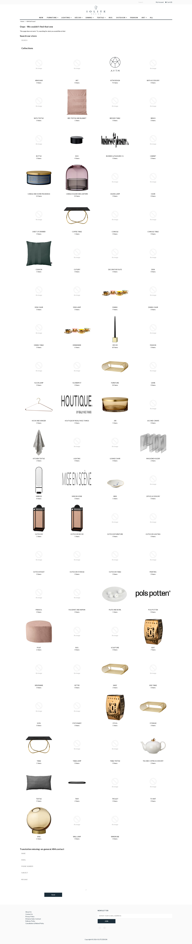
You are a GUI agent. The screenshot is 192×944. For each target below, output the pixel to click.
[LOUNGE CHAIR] (115, 442)
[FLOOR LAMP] (38, 367)
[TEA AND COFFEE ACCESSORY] (153, 745)
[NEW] (115, 480)
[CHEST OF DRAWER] (38, 215)
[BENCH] (153, 102)
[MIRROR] (38, 480)
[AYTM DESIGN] (115, 64)
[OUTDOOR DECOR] (77, 518)
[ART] (77, 64)
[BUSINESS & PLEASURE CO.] (115, 140)
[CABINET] (153, 140)
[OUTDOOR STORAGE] (77, 556)
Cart (169, 2)
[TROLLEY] (115, 783)
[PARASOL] (38, 594)
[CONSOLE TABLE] (153, 215)
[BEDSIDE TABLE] (115, 102)
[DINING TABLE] (38, 329)
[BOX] (77, 140)
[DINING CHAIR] (153, 291)
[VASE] (38, 820)
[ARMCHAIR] (38, 64)
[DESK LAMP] (77, 291)
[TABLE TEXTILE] (115, 745)
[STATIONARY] (77, 707)
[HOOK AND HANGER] (38, 404)
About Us (28, 912)
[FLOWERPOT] (77, 367)
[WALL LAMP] (77, 820)
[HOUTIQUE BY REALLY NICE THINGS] (77, 404)
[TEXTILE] (38, 783)
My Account (160, 2)
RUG (110, 17)
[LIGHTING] (77, 442)
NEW (41, 17)
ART (143, 17)
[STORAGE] (153, 707)
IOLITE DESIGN (102, 939)
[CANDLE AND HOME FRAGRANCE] (38, 178)
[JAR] (115, 404)
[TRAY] (77, 783)
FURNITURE (52, 17)
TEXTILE (100, 17)
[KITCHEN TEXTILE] (38, 442)
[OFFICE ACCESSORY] (153, 480)
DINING (89, 17)
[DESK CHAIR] (38, 291)
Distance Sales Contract (33, 919)
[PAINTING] (153, 556)
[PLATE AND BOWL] (115, 594)
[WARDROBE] (115, 820)
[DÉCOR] (115, 329)
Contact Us (29, 914)
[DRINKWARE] (77, 329)
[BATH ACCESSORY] (153, 64)
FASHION (134, 17)
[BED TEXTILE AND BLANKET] (77, 102)
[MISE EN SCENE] (77, 480)
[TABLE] (38, 745)
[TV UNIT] (153, 783)
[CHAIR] (153, 178)
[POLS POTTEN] (153, 594)
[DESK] (153, 253)
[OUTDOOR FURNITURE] (115, 518)
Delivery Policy (30, 921)
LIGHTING (65, 17)
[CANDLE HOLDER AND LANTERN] (77, 178)
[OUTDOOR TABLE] (115, 556)
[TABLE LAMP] (77, 745)
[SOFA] (38, 707)
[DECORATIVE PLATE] (115, 253)
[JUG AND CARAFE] (153, 404)
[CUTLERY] (77, 253)
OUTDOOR (120, 17)
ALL (151, 17)
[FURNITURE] (115, 367)
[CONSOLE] (115, 215)
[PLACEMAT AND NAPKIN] (77, 594)
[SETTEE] (77, 669)
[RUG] (77, 631)
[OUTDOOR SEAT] (38, 556)
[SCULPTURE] (115, 631)
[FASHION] (153, 329)
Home (22, 21)
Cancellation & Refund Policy (34, 923)
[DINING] (115, 291)
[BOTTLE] (38, 140)
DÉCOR (78, 17)
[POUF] (38, 631)
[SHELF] (115, 669)
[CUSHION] (38, 253)
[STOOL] (115, 707)
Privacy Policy (29, 916)
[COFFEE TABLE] (77, 215)
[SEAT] (153, 631)
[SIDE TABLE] (153, 669)
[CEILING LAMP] (115, 178)
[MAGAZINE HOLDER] (153, 442)
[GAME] (153, 367)
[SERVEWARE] (38, 669)
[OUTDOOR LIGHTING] (153, 518)
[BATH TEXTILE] (38, 102)
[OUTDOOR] (38, 518)
